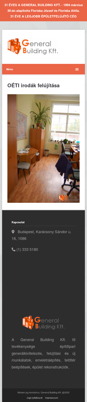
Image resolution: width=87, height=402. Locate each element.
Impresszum (51, 397)
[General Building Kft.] (39, 46)
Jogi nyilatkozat (34, 397)
